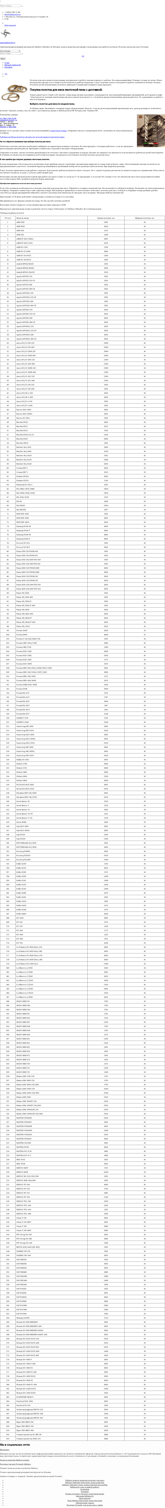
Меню (3, 59)
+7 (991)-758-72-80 (8, 118)
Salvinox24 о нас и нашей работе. (84, 1487)
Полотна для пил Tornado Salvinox (15, 1464)
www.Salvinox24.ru (7, 43)
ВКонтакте (4, 1450)
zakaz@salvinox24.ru (8, 120)
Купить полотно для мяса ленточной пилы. (84, 1494)
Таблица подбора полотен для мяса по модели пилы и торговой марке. (32, 137)
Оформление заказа (85, 1503)
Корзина (85, 1491)
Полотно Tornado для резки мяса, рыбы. (85, 1505)
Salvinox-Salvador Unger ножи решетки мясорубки (84, 1485)
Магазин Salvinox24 (12, 65)
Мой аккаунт (10, 25)
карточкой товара (59, 130)
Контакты (8, 67)
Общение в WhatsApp (8, 127)
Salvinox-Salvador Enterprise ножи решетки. (84, 1482)
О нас (6, 63)
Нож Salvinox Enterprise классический (84, 1500)
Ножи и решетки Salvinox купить (14, 1460)
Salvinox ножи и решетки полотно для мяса (84, 1480)
